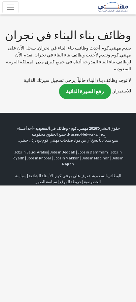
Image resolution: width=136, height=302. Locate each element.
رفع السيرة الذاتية (85, 91)
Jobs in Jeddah (62, 152)
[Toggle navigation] (10, 7)
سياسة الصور (46, 181)
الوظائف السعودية (106, 175)
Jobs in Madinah (96, 157)
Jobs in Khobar (39, 157)
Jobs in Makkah (66, 157)
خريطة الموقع (70, 181)
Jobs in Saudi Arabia (31, 152)
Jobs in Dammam (93, 152)
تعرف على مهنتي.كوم (72, 175)
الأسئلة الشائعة (41, 175)
